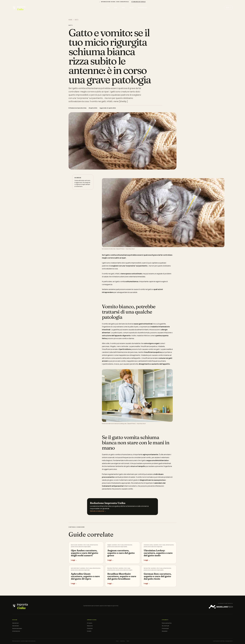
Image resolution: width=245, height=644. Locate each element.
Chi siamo (89, 623)
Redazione (90, 626)
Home (70, 19)
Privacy (117, 641)
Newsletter (164, 631)
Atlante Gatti (15, 626)
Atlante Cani (15, 623)
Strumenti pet (165, 626)
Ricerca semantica (167, 623)
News (123, 7)
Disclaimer (90, 628)
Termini (128, 641)
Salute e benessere (17, 628)
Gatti (115, 7)
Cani (108, 7)
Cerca (228, 7)
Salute (131, 7)
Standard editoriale (138, 1)
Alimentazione (142, 7)
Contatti (89, 631)
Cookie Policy (122, 641)
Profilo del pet (165, 628)
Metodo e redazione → (98, 511)
